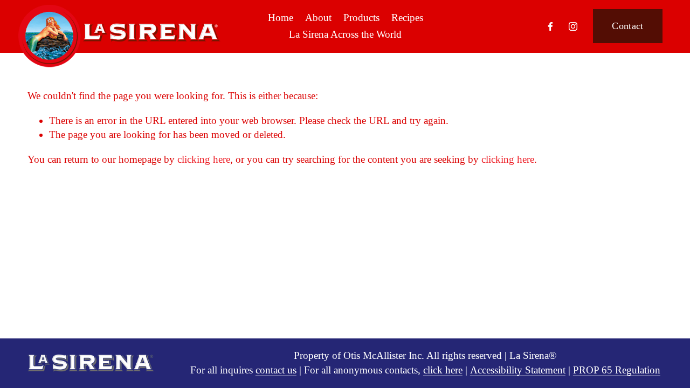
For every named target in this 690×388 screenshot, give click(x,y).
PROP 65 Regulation (616, 370)
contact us (276, 370)
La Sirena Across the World (345, 34)
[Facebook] (550, 26)
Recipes (407, 17)
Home (280, 17)
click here (443, 370)
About (318, 17)
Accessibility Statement (517, 370)
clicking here (203, 159)
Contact (627, 25)
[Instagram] (573, 26)
